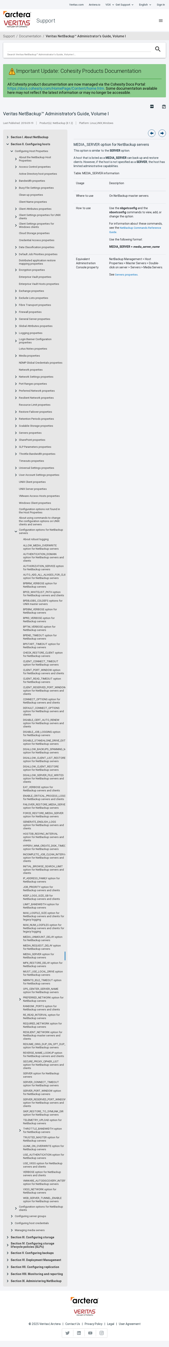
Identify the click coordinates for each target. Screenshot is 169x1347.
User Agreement (130, 1323)
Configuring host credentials (32, 1223)
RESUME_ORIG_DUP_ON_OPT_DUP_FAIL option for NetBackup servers (46, 1046)
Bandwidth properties (32, 181)
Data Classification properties (36, 247)
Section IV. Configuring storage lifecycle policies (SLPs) (32, 1245)
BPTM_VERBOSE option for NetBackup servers (39, 628)
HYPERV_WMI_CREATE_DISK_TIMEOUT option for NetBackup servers (46, 847)
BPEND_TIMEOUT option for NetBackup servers (40, 637)
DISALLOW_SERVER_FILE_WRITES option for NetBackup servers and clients (43, 779)
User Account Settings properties (39, 475)
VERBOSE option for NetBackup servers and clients (42, 1173)
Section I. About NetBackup (29, 137)
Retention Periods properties (36, 419)
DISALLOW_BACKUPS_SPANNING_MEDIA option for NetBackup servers (47, 751)
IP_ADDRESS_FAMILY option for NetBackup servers (41, 880)
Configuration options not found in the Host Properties (39, 511)
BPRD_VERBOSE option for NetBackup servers (39, 619)
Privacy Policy (93, 1323)
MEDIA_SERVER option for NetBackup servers (38, 956)
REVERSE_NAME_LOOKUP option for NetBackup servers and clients (43, 1054)
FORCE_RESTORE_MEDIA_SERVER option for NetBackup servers (43, 815)
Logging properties (30, 333)
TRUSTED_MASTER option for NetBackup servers (41, 1139)
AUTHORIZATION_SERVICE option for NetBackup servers (43, 567)
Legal (110, 1323)
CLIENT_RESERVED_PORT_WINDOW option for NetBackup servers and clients (44, 691)
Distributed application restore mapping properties (37, 262)
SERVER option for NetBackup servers (41, 1075)
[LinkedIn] (79, 1333)
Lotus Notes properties (33, 348)
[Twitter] (67, 1333)
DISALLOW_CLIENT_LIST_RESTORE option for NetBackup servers (44, 759)
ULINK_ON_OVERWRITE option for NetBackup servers (43, 1147)
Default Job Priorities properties (38, 254)
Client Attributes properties (35, 209)
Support (9, 36)
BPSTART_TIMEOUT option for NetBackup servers (41, 645)
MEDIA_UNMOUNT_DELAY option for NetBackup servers (42, 938)
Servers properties (30, 433)
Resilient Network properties (36, 398)
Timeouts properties (31, 461)
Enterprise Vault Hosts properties (39, 284)
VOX (108, 4)
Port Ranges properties (33, 383)
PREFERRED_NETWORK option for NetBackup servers (43, 999)
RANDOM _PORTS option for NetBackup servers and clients (41, 1008)
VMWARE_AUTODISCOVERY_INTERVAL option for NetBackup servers (46, 1182)
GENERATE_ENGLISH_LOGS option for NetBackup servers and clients (43, 825)
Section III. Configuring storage (32, 1237)
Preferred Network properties (37, 390)
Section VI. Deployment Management (36, 1260)
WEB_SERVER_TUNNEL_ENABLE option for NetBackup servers (42, 1199)
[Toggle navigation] (161, 20)
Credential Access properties (36, 240)
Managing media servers (30, 1230)
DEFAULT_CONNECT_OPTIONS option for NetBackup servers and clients (43, 711)
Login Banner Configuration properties (35, 341)
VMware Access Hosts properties (39, 496)
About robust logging (36, 539)
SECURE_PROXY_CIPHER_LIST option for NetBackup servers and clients (43, 1065)
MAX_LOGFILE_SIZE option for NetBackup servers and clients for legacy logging (43, 916)
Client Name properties (33, 202)
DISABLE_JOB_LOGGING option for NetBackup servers (41, 733)
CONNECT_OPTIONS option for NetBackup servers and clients (41, 701)
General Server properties (34, 319)
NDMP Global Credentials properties (40, 362)
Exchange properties (31, 291)
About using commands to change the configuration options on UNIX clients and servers (39, 521)
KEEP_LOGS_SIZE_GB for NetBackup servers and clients (41, 897)
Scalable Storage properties (36, 426)
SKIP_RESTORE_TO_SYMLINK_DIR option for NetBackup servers (43, 1113)
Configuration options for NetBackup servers (41, 531)
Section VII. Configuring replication (35, 1267)
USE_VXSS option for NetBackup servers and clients (42, 1165)
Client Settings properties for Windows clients (36, 225)
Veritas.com (76, 4)
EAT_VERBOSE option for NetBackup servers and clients (41, 789)
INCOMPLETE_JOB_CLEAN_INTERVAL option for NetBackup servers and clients (45, 858)
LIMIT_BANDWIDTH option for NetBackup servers (41, 906)
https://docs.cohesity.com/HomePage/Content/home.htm (55, 88)
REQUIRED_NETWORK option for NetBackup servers (42, 1025)
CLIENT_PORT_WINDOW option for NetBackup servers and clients (43, 671)
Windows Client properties (35, 503)
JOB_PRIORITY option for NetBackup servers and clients (41, 888)
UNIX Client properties (32, 482)
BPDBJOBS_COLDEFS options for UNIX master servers (42, 602)
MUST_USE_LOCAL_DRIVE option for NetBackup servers (43, 973)
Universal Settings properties (36, 468)
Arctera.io (94, 4)
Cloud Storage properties (34, 233)
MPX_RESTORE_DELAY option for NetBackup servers (42, 964)
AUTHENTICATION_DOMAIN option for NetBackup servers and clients (43, 557)
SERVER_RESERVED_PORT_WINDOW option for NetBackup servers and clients (44, 1103)
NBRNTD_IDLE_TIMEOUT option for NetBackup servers (42, 982)
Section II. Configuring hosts (30, 144)
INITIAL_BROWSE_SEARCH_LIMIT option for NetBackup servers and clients (43, 870)
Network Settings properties (36, 376)
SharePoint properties (32, 440)
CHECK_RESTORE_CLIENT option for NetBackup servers (43, 654)
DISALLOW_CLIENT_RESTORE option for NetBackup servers (41, 768)
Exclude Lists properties (33, 298)
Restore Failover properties (35, 412)
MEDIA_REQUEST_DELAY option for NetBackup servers (42, 947)
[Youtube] (90, 1333)
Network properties (31, 369)
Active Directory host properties (38, 174)
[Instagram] (101, 1333)
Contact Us (72, 1323)
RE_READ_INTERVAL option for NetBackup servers (41, 1016)
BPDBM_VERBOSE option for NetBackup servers (40, 611)
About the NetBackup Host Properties (35, 159)
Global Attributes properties (36, 326)
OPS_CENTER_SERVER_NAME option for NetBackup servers (41, 990)
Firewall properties (30, 312)
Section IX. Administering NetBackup (36, 1281)
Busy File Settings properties (36, 188)
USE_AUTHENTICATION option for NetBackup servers (43, 1156)
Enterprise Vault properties (35, 277)
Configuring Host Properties (31, 151)
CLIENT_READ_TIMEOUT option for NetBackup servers (42, 680)
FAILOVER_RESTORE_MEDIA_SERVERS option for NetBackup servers (46, 806)
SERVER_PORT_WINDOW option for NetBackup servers (42, 1092)
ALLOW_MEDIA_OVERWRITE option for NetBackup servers (41, 547)
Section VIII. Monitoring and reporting (37, 1274)
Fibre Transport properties (35, 305)
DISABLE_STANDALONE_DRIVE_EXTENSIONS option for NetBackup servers (49, 742)
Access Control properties (35, 167)
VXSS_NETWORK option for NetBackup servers (39, 1191)
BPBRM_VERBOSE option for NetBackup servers (40, 585)
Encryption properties (32, 270)
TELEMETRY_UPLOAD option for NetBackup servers (42, 1121)
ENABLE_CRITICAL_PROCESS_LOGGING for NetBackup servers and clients (46, 797)
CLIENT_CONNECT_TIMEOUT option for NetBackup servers (41, 663)
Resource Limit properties (34, 405)
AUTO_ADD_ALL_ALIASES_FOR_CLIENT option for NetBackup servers (46, 576)
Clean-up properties (31, 195)
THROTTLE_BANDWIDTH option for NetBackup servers (42, 1130)
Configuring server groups (30, 1216)
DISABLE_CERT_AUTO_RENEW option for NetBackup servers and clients (43, 723)
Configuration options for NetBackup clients (41, 1208)
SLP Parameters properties (35, 447)
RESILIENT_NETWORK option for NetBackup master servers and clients (42, 1036)
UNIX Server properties (33, 489)
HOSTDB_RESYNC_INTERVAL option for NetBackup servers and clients (43, 837)
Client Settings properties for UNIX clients (40, 216)
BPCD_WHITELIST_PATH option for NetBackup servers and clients (43, 593)
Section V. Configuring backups (32, 1253)
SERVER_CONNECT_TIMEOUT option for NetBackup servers (41, 1084)
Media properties (29, 355)
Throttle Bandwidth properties (37, 454)
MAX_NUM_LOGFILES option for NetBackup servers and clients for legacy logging (43, 928)
